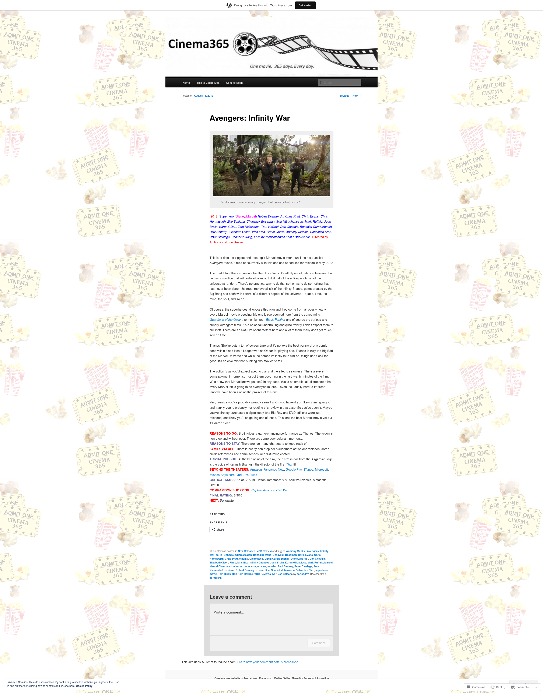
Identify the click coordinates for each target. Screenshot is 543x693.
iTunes (308, 469)
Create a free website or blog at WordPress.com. (243, 678)
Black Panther (275, 319)
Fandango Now (273, 469)
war (274, 574)
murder (271, 566)
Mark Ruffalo (315, 562)
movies (261, 566)
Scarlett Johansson (283, 570)
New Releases (246, 551)
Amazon (256, 469)
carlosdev (303, 574)
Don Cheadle (317, 559)
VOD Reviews (262, 574)
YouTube (251, 474)
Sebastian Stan (305, 570)
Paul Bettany (285, 566)
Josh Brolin (277, 562)
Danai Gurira (272, 559)
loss (303, 562)
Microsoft (321, 469)
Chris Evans (305, 555)
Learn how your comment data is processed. (268, 662)
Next (357, 96)
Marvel (328, 562)
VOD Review (264, 551)
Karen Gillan (292, 562)
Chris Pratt (231, 559)
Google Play (294, 469)
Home (186, 83)
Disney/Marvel (299, 559)
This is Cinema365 (208, 83)
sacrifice (264, 570)
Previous (342, 96)
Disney (285, 559)
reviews (229, 570)
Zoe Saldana (285, 574)
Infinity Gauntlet (259, 562)
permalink (216, 578)
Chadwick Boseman (285, 555)
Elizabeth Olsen (219, 562)
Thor (289, 464)
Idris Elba (243, 562)
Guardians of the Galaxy (226, 319)
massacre (250, 566)
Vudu (239, 474)
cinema (243, 559)
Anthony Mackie (296, 551)
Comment (318, 643)
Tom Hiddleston (227, 574)
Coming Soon (234, 83)
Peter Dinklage (303, 566)
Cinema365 (256, 559)
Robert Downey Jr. (247, 570)
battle (219, 555)
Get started (305, 5)
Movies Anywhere (222, 474)
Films (233, 562)
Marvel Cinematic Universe (226, 566)
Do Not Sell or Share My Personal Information (301, 678)
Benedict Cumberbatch (238, 555)
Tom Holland (245, 574)
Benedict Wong (262, 555)
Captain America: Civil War (269, 490)
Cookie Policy (84, 686)
